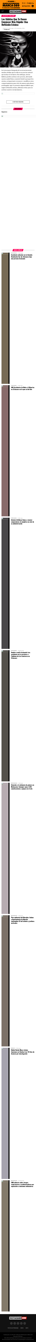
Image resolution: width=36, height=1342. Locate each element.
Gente (27, 1328)
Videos (22, 1328)
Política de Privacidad (13, 1328)
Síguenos (18, 109)
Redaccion (7, 29)
